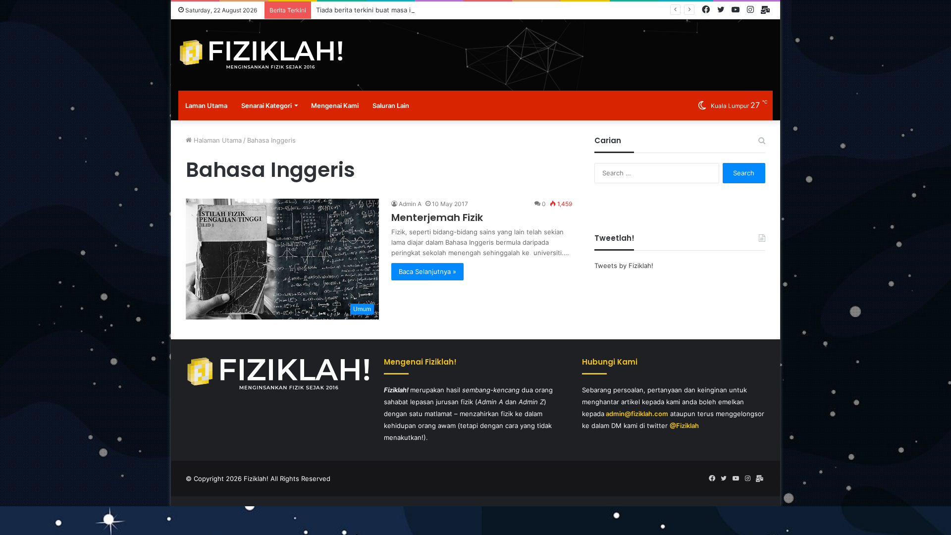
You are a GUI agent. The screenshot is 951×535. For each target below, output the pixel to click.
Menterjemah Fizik (437, 217)
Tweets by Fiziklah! (623, 265)
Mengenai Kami (335, 105)
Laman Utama (206, 105)
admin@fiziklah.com (637, 414)
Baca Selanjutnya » (427, 271)
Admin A (410, 204)
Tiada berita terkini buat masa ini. (367, 10)
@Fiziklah (684, 425)
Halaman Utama (217, 140)
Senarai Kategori (266, 105)
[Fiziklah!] (260, 55)
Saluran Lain (390, 105)
